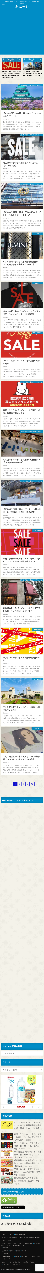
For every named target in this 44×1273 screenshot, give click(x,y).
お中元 (12, 1250)
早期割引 (5, 1247)
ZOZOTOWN (16, 1245)
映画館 (17, 1256)
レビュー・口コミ (8, 1259)
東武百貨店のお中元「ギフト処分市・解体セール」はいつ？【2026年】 (27, 1154)
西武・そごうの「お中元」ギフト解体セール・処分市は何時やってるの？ (27, 1137)
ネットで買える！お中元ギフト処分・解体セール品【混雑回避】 (27, 1146)
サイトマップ (6, 1264)
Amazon (33, 1256)
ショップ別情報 (7, 1240)
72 (32, 784)
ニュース (10, 1234)
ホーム (3, 1234)
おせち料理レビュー (15, 1262)
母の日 (24, 1250)
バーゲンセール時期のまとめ (10, 1237)
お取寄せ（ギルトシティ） (30, 1262)
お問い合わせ (16, 1264)
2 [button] (12, 80)
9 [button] (31, 80)
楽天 (39, 1256)
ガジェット (5, 1262)
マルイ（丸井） (12, 1243)
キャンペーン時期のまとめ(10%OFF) (30, 1237)
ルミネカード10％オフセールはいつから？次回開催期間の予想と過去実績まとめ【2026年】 (21, 1126)
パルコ (20, 1243)
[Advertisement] (22, 33)
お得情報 (5, 1253)
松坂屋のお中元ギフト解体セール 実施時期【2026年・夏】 (27, 1181)
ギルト (24, 1245)
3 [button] (15, 80)
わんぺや (22, 6)
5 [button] (20, 80)
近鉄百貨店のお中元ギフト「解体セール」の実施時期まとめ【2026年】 (27, 1163)
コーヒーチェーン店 (7, 1256)
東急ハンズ (37, 1243)
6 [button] (23, 80)
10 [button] (34, 80)
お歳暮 (18, 1250)
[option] (11, 67)
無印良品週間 (28, 1243)
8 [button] (28, 80)
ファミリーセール (6, 1245)
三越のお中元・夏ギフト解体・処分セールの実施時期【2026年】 (27, 1172)
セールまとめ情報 (20, 1234)
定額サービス (24, 1256)
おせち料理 (5, 1250)
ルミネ (3, 1243)
